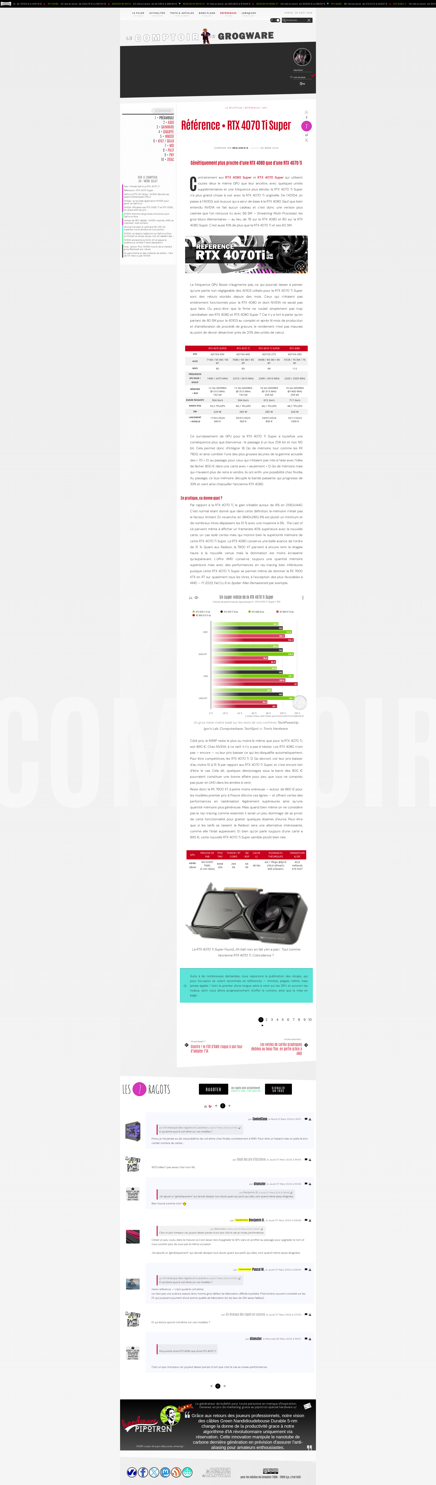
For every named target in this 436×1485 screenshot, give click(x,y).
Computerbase (231, 729)
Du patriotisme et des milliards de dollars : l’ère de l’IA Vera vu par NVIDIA (148, 254)
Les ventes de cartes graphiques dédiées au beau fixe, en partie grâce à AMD (276, 1048)
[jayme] (143, 1472)
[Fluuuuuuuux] (176, 1472)
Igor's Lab (211, 729)
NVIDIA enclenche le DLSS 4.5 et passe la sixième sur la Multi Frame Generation (145, 241)
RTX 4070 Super (270, 177)
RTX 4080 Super (238, 177)
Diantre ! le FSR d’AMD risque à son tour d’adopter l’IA (217, 1048)
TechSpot (252, 729)
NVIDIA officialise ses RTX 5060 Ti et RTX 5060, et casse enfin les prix (148, 208)
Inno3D (169, 136)
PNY (171, 154)
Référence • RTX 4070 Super (138, 190)
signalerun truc (278, 1089)
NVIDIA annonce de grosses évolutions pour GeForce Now (146, 215)
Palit (171, 149)
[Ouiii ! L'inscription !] (302, 57)
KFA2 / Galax (166, 140)
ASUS (171, 122)
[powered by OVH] (132, 1472)
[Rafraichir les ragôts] (210, 1106)
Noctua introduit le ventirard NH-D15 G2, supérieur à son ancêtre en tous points (145, 228)
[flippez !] (165, 1472)
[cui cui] (154, 1472)
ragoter (213, 1089)
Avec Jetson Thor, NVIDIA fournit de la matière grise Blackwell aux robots (148, 248)
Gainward (167, 126)
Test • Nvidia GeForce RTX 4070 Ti (142, 186)
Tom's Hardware (275, 729)
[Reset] (308, 20)
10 (310, 1020)
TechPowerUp (288, 722)
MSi (171, 145)
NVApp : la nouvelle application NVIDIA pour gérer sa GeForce (146, 202)
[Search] (284, 20)
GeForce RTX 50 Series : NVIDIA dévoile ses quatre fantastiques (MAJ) (146, 195)
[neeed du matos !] (187, 1472)
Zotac (170, 159)
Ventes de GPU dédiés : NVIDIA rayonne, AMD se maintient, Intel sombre (149, 221)
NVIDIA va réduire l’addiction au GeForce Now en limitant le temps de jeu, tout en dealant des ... (149, 235)
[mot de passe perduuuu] (302, 85)
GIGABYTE (168, 131)
